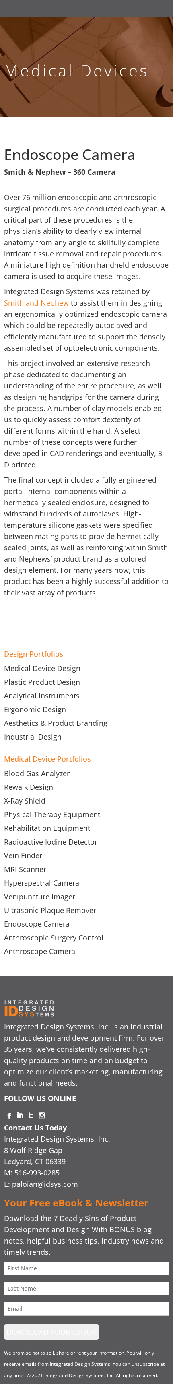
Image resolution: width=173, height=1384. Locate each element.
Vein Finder (23, 855)
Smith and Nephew (36, 303)
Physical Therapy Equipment (52, 814)
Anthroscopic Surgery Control (53, 937)
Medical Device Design (42, 668)
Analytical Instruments (42, 695)
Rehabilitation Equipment (47, 828)
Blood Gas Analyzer (37, 773)
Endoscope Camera (37, 924)
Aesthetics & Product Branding (55, 723)
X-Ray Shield (24, 801)
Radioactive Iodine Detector (50, 842)
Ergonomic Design (35, 709)
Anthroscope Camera (39, 951)
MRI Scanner (25, 869)
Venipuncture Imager (39, 896)
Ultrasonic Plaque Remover (50, 910)
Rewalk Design (28, 787)
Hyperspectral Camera (41, 883)
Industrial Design (33, 737)
